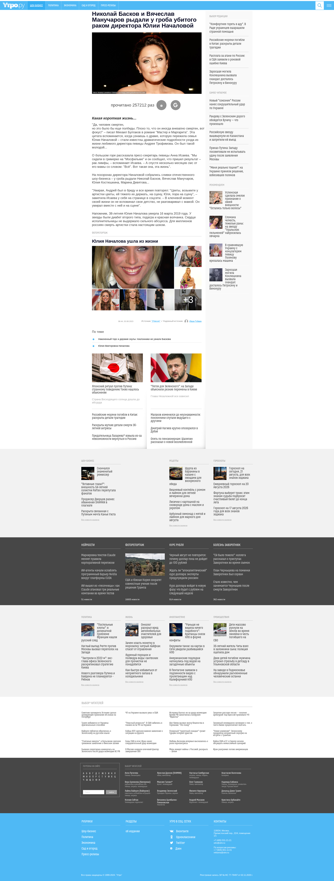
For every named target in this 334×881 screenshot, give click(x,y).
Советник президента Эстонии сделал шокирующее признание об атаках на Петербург (99, 715)
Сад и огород (89, 5)
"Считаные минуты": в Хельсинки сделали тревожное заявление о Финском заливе (101, 742)
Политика (53, 5)
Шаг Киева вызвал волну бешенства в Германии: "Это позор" (186, 724)
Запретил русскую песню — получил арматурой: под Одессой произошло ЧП (231, 714)
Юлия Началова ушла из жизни (125, 241)
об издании (133, 831)
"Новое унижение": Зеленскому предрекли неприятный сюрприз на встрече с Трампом (230, 733)
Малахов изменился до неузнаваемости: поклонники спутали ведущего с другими (176, 418)
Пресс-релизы (108, 5)
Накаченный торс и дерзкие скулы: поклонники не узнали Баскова (134, 339)
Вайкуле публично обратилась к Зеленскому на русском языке (96, 732)
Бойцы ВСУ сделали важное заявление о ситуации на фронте (144, 732)
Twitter (180, 843)
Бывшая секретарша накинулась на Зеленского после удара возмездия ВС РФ (101, 750)
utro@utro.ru (219, 843)
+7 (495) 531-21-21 (222, 840)
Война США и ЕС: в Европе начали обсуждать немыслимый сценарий (229, 742)
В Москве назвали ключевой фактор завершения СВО (142, 750)
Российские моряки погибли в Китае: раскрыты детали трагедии (115, 416)
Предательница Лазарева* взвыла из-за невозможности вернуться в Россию (117, 437)
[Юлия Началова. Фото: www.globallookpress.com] (133, 267)
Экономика (70, 5)
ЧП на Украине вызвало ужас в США (141, 713)
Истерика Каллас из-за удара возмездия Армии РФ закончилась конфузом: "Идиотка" (188, 715)
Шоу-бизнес (36, 5)
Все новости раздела (90, 520)
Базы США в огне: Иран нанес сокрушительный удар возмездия (140, 742)
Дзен (178, 849)
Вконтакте (182, 831)
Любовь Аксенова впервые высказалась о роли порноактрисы (188, 742)
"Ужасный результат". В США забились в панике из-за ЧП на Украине (143, 724)
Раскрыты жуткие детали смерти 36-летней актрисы (114, 426)
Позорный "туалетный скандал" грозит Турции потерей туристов (187, 732)
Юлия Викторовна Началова (113, 346)
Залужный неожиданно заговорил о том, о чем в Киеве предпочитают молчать (232, 724)
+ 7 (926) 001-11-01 (223, 850)
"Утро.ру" (155, 321)
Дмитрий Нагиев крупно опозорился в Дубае (174, 430)
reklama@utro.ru (221, 852)
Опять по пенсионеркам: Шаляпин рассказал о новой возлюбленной (172, 440)
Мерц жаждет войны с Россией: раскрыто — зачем (188, 750)
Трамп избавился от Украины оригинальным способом (95, 724)
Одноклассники (185, 837)
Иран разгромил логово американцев (230, 749)
